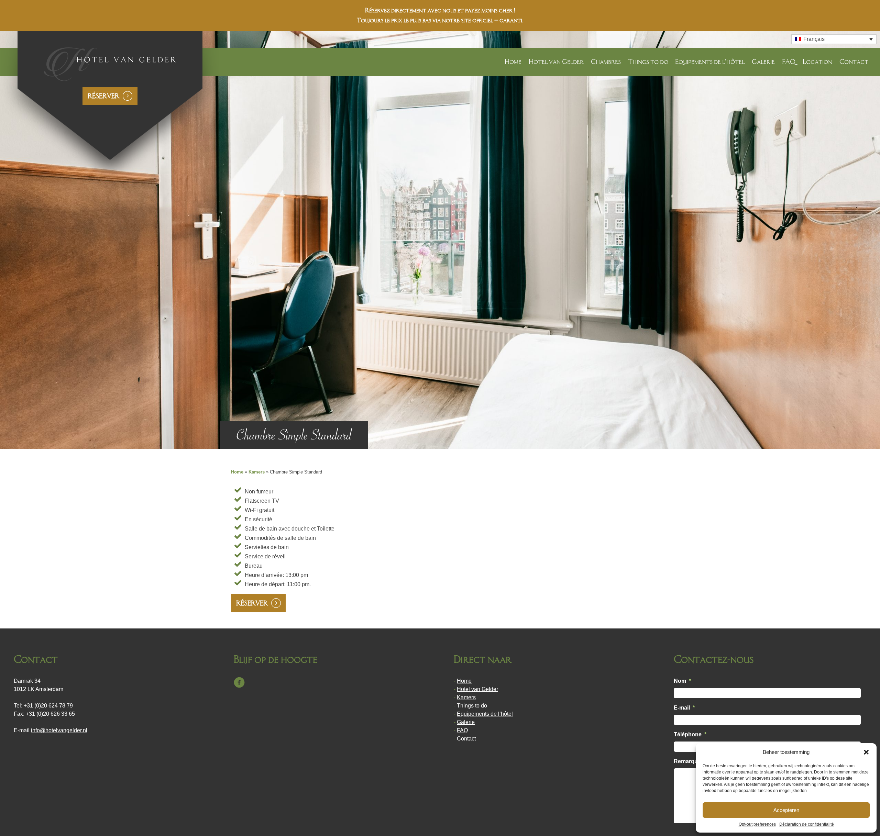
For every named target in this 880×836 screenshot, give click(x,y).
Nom (682, 681)
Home (513, 61)
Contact (853, 61)
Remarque (687, 761)
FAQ (788, 61)
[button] (866, 752)
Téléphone (690, 734)
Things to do (648, 61)
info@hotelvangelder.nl (59, 730)
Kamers (257, 472)
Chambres (606, 61)
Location (817, 61)
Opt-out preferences (757, 824)
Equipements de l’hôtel (710, 61)
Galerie (763, 61)
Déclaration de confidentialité (806, 824)
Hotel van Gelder (556, 61)
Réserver (103, 96)
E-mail (684, 708)
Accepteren (786, 810)
